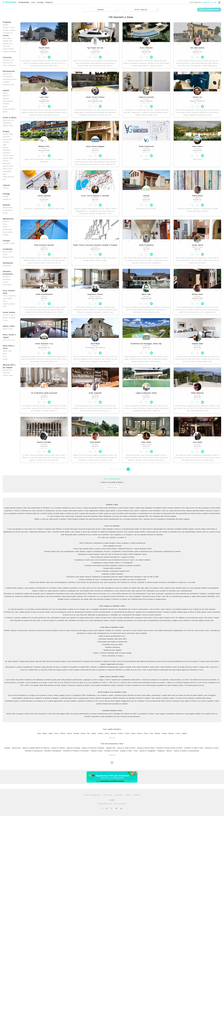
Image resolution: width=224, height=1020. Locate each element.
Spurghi (5, 213)
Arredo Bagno (7, 285)
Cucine (5, 254)
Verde (5, 224)
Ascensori (6, 98)
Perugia (164, 733)
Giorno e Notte (7, 252)
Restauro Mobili (8, 158)
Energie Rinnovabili (9, 109)
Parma (146, 733)
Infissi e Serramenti (9, 296)
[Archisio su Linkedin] (121, 808)
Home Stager (7, 38)
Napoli (51, 733)
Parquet (5, 282)
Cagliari (184, 733)
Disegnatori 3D (8, 33)
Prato (151, 733)
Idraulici (5, 112)
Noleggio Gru (7, 199)
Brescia (139, 733)
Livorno (178, 733)
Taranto (133, 733)
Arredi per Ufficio (8, 257)
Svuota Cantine (7, 232)
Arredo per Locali (8, 120)
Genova (69, 733)
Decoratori (6, 142)
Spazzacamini (7, 229)
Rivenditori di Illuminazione (34, 751)
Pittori (5, 356)
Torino (56, 733)
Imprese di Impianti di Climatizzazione (186, 751)
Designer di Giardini (9, 30)
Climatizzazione (8, 101)
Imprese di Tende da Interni (126, 748)
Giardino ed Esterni (9, 315)
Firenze (83, 733)
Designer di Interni (9, 27)
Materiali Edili (7, 370)
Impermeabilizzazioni (10, 79)
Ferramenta (6, 373)
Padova (120, 733)
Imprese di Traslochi (58, 748)
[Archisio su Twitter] (116, 808)
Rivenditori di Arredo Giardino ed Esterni (169, 748)
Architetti (5, 25)
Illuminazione (7, 265)
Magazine (49, 2)
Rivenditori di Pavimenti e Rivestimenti (76, 751)
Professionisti (24, 2)
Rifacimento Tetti (8, 84)
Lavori (33, 2)
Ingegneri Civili (7, 43)
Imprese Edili (7, 74)
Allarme (5, 93)
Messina (113, 733)
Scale (4, 306)
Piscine (5, 320)
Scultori (5, 359)
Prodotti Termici (8, 375)
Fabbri (5, 145)
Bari (88, 733)
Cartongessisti (7, 139)
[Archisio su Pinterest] (112, 808)
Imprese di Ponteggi (73, 748)
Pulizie (5, 227)
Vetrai (4, 174)
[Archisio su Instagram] (107, 808)
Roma (39, 733)
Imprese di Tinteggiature (147, 751)
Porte (4, 301)
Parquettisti (6, 150)
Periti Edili (6, 46)
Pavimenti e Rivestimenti (7, 278)
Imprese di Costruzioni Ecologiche (93, 748)
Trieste (127, 733)
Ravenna (171, 733)
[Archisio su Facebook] (103, 808)
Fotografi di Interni (9, 243)
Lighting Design (8, 125)
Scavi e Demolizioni (9, 65)
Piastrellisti (6, 153)
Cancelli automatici (9, 304)
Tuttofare (5, 235)
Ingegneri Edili (7, 41)
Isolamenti (6, 82)
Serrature (6, 161)
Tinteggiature (7, 171)
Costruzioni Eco (8, 63)
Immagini (40, 2)
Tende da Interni (8, 166)
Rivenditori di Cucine (211, 748)
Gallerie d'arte (7, 351)
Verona (107, 733)
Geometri (6, 35)
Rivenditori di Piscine (111, 751)
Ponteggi (6, 196)
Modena (157, 733)
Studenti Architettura (9, 51)
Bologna (76, 733)
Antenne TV (6, 96)
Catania (93, 733)
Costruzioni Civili (8, 60)
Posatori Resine (8, 155)
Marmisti (5, 147)
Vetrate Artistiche (8, 177)
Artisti (5, 354)
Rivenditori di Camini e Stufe (193, 748)
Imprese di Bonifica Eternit (146, 748)
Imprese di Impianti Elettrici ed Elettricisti (36, 748)
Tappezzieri (6, 163)
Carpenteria (6, 137)
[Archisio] (9, 1)
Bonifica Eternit (8, 207)
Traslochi (5, 188)
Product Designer (8, 49)
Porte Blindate (7, 298)
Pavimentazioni (8, 76)
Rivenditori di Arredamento (53, 751)
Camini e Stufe (7, 329)
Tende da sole (7, 169)
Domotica (6, 104)
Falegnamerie (7, 123)
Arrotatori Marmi (8, 134)
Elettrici (5, 106)
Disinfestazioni (8, 210)
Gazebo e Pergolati (9, 317)
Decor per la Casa (9, 340)
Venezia (100, 733)
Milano (45, 733)
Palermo (63, 733)
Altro (4, 179)
